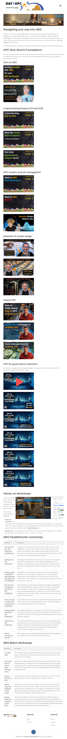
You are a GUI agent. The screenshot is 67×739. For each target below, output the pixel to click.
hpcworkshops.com (33, 528)
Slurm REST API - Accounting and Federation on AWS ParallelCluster (9, 589)
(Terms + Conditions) (46, 736)
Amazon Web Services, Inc (31, 736)
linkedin (53, 725)
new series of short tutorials (20, 368)
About (28, 719)
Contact (29, 722)
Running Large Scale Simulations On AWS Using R (8, 689)
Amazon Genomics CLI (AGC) (8, 678)
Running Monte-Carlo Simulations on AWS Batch (8, 701)
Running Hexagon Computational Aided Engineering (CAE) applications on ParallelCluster (10, 576)
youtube (53, 722)
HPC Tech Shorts (11, 54)
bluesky (53, 719)
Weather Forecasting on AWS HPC (9, 636)
